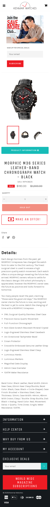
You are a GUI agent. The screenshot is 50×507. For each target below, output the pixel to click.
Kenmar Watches (16, 493)
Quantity (6, 193)
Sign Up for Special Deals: (18, 48)
